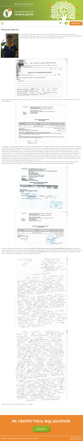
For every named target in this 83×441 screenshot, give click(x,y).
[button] (2, 23)
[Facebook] (66, 23)
